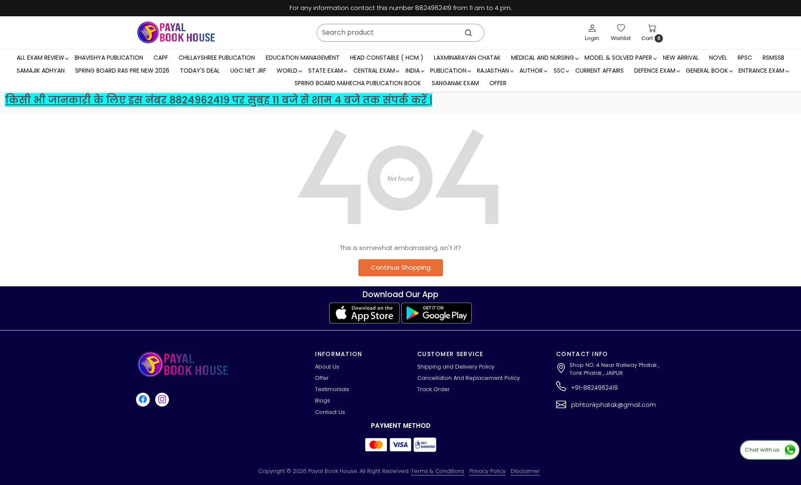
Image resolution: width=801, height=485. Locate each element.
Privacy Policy (487, 471)
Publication (448, 70)
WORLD (287, 70)
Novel (718, 57)
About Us (327, 367)
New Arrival (681, 57)
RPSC (745, 57)
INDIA (413, 70)
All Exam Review (40, 57)
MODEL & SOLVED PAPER (618, 57)
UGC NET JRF (248, 70)
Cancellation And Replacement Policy (468, 378)
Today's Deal (200, 70)
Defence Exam (654, 70)
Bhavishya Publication (109, 57)
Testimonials (332, 389)
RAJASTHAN (493, 70)
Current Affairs (599, 70)
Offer (497, 83)
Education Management (303, 57)
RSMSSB (773, 57)
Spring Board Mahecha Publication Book (358, 83)
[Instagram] (163, 399)
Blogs (322, 400)
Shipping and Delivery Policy (455, 367)
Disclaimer (525, 471)
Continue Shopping (401, 267)
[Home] (176, 32)
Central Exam (374, 70)
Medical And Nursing (542, 57)
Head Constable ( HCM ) (386, 57)
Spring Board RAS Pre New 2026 (122, 70)
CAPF (161, 57)
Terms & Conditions (437, 471)
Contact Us (330, 412)
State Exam (325, 70)
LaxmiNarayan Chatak (467, 57)
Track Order (433, 389)
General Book (707, 70)
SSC (559, 70)
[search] (468, 33)
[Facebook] (144, 399)
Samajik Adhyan (41, 70)
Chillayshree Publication (217, 57)
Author (531, 70)
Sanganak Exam (455, 83)
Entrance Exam (761, 70)
